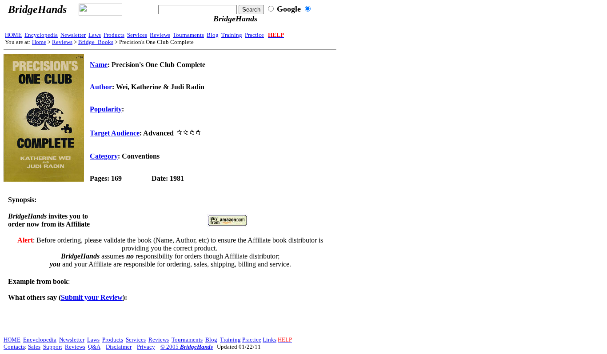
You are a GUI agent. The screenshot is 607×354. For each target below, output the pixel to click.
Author (101, 87)
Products (114, 35)
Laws (94, 35)
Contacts (14, 346)
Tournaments (188, 35)
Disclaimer (119, 346)
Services (137, 35)
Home (39, 42)
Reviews (160, 35)
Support (52, 346)
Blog (213, 35)
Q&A (94, 346)
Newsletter (73, 35)
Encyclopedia (41, 35)
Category (104, 156)
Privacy (146, 346)
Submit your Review (92, 297)
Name (99, 64)
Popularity (106, 109)
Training (231, 35)
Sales (34, 346)
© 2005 (186, 346)
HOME (13, 35)
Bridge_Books (95, 42)
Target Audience (115, 133)
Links (269, 339)
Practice (254, 35)
